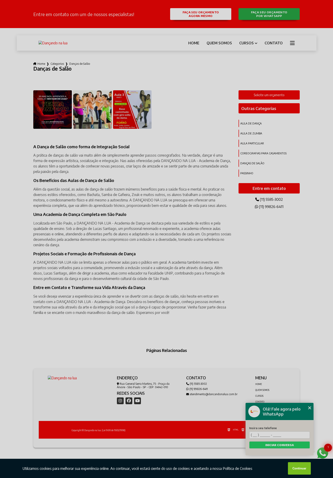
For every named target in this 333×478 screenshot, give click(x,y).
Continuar (299, 468)
